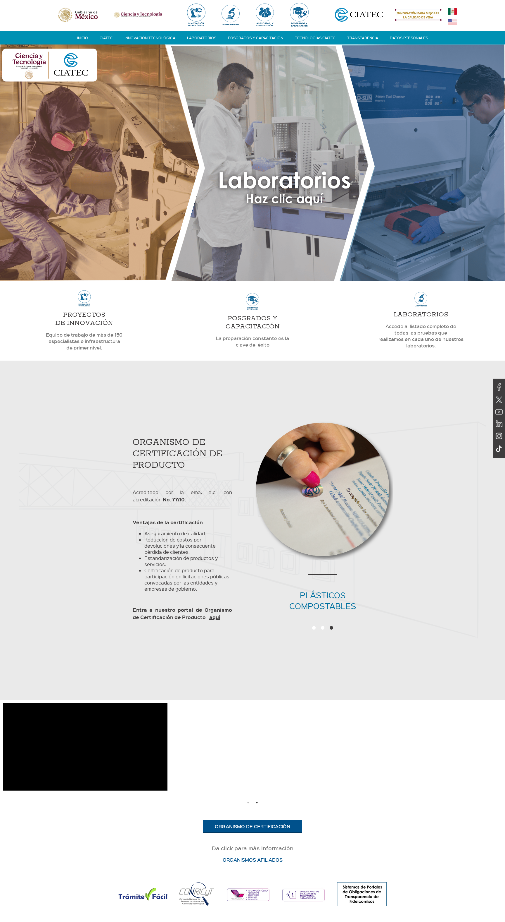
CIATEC (106, 37)
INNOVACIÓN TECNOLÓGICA (149, 37)
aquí (214, 617)
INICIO (82, 37)
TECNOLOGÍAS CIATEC (315, 37)
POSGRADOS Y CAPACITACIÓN (255, 37)
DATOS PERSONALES (409, 37)
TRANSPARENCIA (362, 37)
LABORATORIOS (201, 37)
